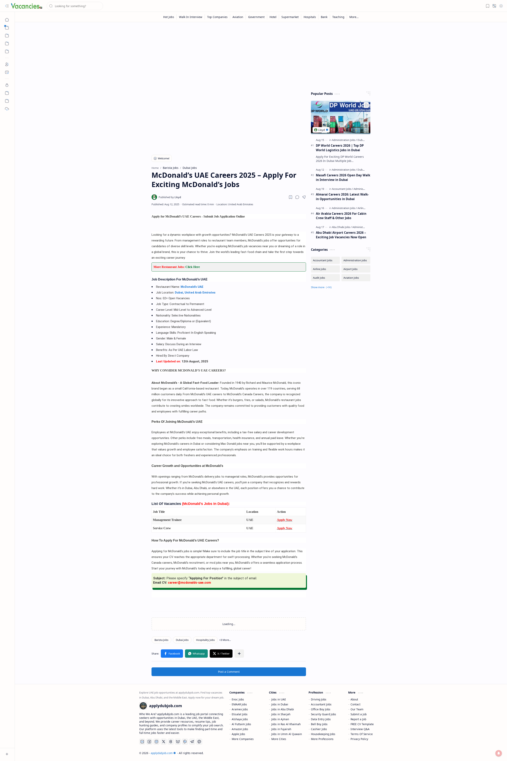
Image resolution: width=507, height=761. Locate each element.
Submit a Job (359, 714)
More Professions (322, 739)
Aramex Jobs (240, 709)
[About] (7, 64)
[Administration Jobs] (344, 140)
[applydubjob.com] (27, 6)
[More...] (354, 17)
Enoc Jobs (238, 699)
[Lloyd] (170, 197)
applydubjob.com (162, 753)
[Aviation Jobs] (355, 277)
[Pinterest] (199, 742)
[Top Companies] (217, 17)
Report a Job (358, 719)
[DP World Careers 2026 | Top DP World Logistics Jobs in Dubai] (340, 117)
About (354, 699)
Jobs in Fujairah (281, 729)
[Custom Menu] (7, 44)
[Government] (256, 17)
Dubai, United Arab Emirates (195, 292)
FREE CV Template (362, 724)
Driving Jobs (318, 699)
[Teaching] (338, 17)
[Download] (7, 109)
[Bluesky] (178, 742)
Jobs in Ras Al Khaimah (286, 724)
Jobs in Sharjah (280, 714)
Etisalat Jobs (240, 714)
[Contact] (7, 72)
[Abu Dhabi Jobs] (342, 227)
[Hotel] (273, 17)
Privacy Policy (359, 739)
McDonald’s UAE (192, 287)
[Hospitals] (309, 17)
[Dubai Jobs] (182, 639)
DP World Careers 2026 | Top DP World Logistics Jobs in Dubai (340, 147)
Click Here (192, 267)
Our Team (357, 709)
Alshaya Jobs (240, 719)
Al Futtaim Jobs (241, 724)
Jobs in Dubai (279, 704)
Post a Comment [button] (229, 672)
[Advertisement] (258, 56)
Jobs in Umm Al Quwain (286, 734)
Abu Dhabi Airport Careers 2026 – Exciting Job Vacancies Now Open (341, 235)
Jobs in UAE (278, 699)
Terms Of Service (362, 734)
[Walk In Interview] (191, 17)
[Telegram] (192, 742)
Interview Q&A (360, 729)
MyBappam (375, 753)
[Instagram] (156, 742)
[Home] (7, 20)
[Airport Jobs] (355, 269)
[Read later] (291, 197)
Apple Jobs (238, 734)
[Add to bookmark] (366, 105)
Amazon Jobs (240, 729)
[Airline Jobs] (364, 208)
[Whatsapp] (185, 742)
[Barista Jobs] (161, 639)
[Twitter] (164, 742)
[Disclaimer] (7, 93)
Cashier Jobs (319, 729)
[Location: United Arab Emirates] (234, 204)
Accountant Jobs (321, 704)
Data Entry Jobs (321, 719)
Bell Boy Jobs (319, 724)
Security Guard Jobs (323, 714)
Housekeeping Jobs (323, 734)
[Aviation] (238, 17)
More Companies (243, 739)
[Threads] (171, 742)
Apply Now (284, 520)
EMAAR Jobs (239, 704)
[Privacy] (7, 85)
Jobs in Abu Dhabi (282, 709)
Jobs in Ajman (280, 719)
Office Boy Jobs (320, 709)
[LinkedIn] (142, 742)
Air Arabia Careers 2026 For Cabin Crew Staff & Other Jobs (341, 216)
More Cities (278, 739)
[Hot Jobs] (169, 17)
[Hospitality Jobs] (205, 639)
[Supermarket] (290, 17)
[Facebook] (149, 742)
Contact (355, 704)
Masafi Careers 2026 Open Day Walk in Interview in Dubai (343, 177)
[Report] (7, 101)
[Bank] (324, 17)
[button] (7, 6)
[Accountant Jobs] (342, 189)
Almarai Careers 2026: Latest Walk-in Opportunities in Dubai (342, 196)
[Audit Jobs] (325, 277)
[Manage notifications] (499, 753)
